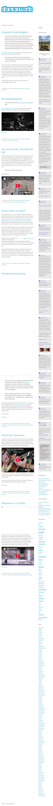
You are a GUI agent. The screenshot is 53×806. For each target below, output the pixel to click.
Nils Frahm (20, 102)
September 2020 (41, 641)
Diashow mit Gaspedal (42, 476)
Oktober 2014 (41, 704)
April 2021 (40, 636)
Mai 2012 (40, 741)
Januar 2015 (40, 699)
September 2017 (41, 658)
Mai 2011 (40, 760)
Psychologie (41, 575)
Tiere (39, 596)
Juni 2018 (40, 649)
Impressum (4, 796)
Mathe (40, 557)
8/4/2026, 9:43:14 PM (42, 367)
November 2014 (41, 702)
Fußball (40, 532)
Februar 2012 (40, 746)
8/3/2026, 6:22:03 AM (42, 402)
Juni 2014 (40, 710)
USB (39, 605)
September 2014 (41, 705)
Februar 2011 (40, 765)
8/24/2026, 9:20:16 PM (42, 102)
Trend (39, 598)
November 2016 (41, 669)
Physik (24, 492)
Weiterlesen (5, 132)
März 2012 (40, 745)
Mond (25, 424)
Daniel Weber (42, 52)
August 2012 (40, 737)
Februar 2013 (40, 730)
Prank (39, 573)
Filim (20, 424)
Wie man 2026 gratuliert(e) (43, 478)
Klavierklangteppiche (12, 98)
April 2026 (40, 624)
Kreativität (42, 550)
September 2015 (41, 688)
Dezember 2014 (41, 701)
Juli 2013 (40, 724)
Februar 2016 (40, 680)
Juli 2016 (40, 672)
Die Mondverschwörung (13, 273)
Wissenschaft (4, 426)
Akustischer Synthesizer (13, 435)
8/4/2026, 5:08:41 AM (42, 391)
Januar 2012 (40, 748)
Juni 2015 (40, 691)
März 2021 (40, 638)
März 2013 (40, 729)
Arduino (40, 515)
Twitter (40, 602)
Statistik (41, 592)
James (39, 495)
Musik (17, 140)
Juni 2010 (40, 778)
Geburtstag (41, 535)
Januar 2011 (40, 767)
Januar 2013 (40, 732)
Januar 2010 (40, 785)
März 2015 (40, 696)
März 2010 (40, 782)
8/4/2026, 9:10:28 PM (42, 377)
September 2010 (41, 773)
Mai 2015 (40, 693)
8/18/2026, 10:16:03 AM (43, 183)
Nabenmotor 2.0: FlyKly (13, 503)
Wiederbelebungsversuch (43, 487)
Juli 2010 (40, 776)
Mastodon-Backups (42, 479)
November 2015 (41, 685)
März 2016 (40, 679)
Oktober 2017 (41, 657)
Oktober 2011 (41, 752)
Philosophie (40, 565)
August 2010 (40, 774)
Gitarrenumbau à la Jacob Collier (44, 482)
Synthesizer (4, 494)
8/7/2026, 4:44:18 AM (42, 312)
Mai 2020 (40, 644)
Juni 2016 (40, 674)
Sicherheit (41, 579)
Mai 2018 (40, 650)
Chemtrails (26, 382)
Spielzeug (27, 492)
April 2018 (40, 652)
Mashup (40, 555)
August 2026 (40, 621)
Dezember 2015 (41, 683)
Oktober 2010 (41, 771)
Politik (40, 571)
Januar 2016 (40, 682)
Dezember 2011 (41, 749)
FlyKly (31, 538)
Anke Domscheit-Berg (10, 52)
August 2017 (40, 660)
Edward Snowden (24, 71)
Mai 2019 (40, 646)
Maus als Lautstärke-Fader (43, 484)
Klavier (14, 140)
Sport (25, 202)
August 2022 (40, 633)
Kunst (40, 553)
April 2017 (40, 663)
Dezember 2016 (41, 668)
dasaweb (17, 9)
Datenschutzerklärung (10, 796)
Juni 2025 (40, 627)
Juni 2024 (40, 628)
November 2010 (41, 770)
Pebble (22, 574)
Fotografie (40, 530)
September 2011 (41, 754)
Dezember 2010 (41, 768)
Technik (40, 594)
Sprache (40, 589)
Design (41, 525)
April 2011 (40, 762)
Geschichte (41, 537)
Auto (39, 517)
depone (39, 506)
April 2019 (40, 647)
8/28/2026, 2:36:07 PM (42, 53)
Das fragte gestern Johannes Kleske (9, 108)
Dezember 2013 (41, 716)
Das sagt (3, 52)
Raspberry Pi (41, 576)
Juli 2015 (40, 690)
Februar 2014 (40, 713)
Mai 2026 (40, 622)
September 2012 (41, 735)
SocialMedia (42, 583)
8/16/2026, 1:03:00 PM (42, 195)
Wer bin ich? (40, 481)
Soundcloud (26, 102)
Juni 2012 (40, 740)
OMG (23, 202)
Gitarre (14, 492)
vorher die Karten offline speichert (11, 255)
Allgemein (28, 88)
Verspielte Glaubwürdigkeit (15, 32)
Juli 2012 (40, 738)
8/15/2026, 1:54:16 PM (42, 219)
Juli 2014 (40, 708)
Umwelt (39, 604)
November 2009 (41, 789)
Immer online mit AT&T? (14, 210)
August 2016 (40, 671)
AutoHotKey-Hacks (42, 486)
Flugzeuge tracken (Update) (43, 471)
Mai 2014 (40, 712)
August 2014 (40, 707)
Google (40, 541)
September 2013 (41, 721)
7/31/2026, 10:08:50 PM (43, 417)
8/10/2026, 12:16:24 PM (43, 275)
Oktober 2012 (41, 734)
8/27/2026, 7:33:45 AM (42, 71)
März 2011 (40, 763)
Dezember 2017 (41, 655)
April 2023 (40, 630)
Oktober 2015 (41, 686)
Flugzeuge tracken (46, 501)
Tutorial (40, 600)
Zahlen (40, 613)
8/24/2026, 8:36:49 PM (42, 128)
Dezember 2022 (41, 632)
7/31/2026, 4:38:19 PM (42, 458)
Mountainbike (18, 202)
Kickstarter (18, 492)
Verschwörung (30, 424)
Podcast (40, 569)
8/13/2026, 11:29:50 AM (43, 234)
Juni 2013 (40, 726)
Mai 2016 (40, 675)
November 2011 (41, 751)
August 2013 (40, 723)
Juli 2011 (40, 757)
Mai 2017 (40, 661)
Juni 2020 (40, 643)
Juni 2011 (40, 759)
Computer (41, 522)
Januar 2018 (40, 654)
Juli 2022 (40, 635)
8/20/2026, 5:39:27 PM (42, 167)
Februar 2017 (40, 665)
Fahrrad (14, 202)
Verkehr (30, 574)
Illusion (40, 545)
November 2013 (41, 718)
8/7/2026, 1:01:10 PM (42, 285)
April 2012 (40, 743)
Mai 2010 (40, 779)
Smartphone (26, 574)
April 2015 (40, 694)
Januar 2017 (40, 666)
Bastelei (40, 520)
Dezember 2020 (41, 639)
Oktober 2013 (41, 719)
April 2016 (40, 677)
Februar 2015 (40, 697)
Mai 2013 (40, 727)
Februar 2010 (40, 784)
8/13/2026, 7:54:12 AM (42, 250)
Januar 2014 (40, 715)
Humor (22, 424)
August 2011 (40, 756)
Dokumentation (16, 424)
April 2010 (40, 781)
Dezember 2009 (41, 787)
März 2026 (40, 625)
